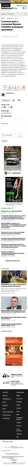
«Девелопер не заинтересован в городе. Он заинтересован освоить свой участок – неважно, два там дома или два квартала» (13, 246)
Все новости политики (6, 331)
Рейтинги (19, 408)
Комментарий (4, 123)
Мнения (18, 405)
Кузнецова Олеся (10, 93)
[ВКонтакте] (18, 100)
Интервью (19, 401)
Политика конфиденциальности (11, 453)
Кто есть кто (20, 398)
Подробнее (11, 457)
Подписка (19, 433)
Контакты (19, 425)
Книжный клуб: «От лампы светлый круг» (11, 211)
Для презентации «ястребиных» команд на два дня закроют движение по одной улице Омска (13, 239)
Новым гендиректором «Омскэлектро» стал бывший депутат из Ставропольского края (13, 311)
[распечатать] (13, 101)
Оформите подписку (16, 374)
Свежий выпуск (20, 392)
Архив (18, 414)
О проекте (19, 422)
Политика (5, 268)
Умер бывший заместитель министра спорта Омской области (13, 317)
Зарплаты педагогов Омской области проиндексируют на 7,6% (11, 324)
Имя (2, 118)
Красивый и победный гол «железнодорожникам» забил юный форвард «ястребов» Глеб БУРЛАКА (12, 253)
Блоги (18, 411)
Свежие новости (7, 208)
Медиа (18, 395)
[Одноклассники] (20, 100)
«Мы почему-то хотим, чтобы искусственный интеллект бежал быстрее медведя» (12, 233)
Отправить (4, 140)
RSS (17, 437)
